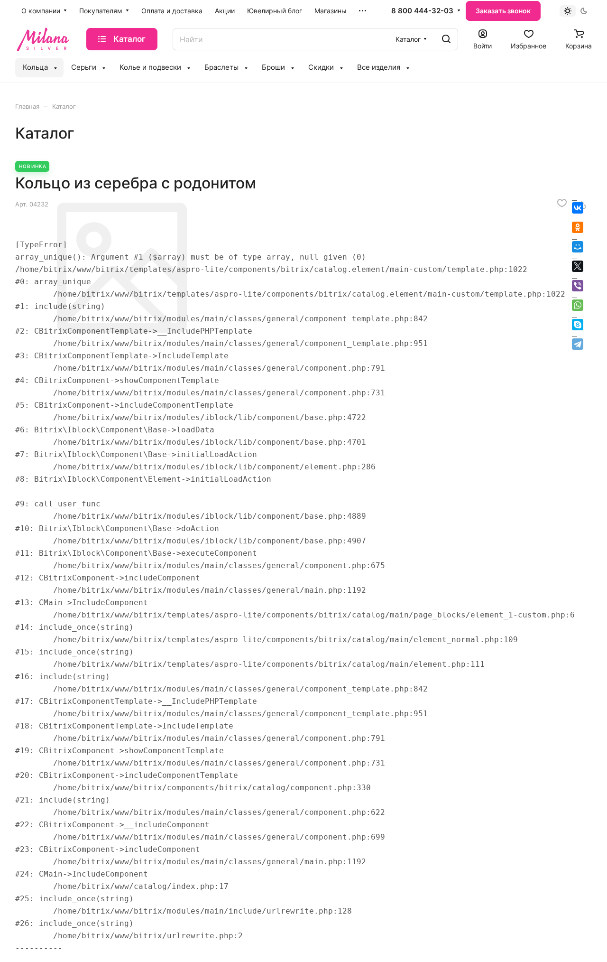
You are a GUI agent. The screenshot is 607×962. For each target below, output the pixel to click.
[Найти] (446, 39)
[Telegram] (577, 344)
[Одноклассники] (577, 227)
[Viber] (577, 285)
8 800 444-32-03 (422, 11)
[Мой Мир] (577, 246)
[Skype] (577, 324)
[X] (577, 266)
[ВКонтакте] (577, 208)
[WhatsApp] (577, 305)
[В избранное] (562, 203)
